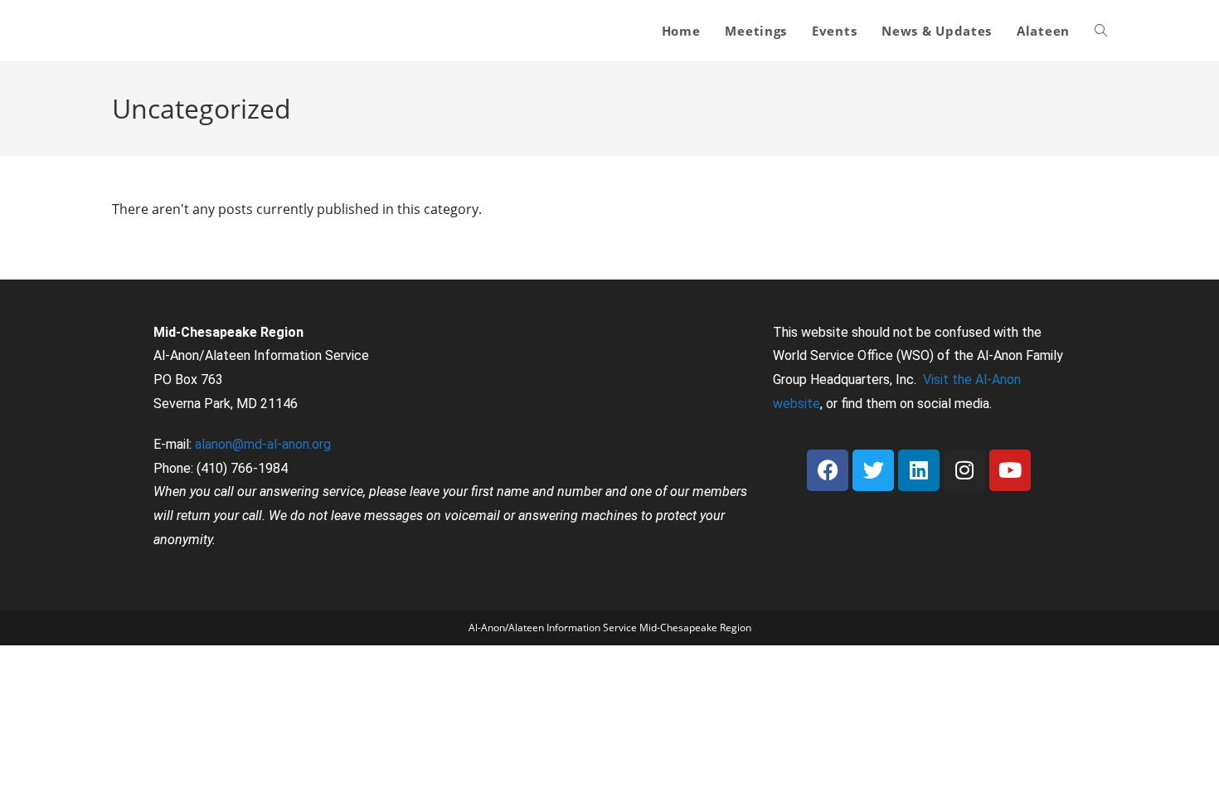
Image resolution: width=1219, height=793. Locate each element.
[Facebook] (827, 470)
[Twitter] (873, 470)
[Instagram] (964, 470)
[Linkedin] (919, 470)
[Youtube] (1010, 470)
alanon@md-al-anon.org (263, 444)
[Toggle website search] (1100, 30)
